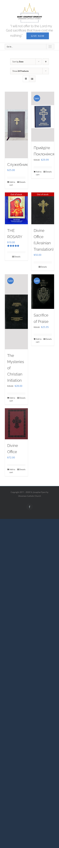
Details (22, 182)
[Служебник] (16, 125)
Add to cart (12, 183)
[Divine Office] (16, 423)
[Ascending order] (46, 61)
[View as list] (32, 79)
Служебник (17, 164)
